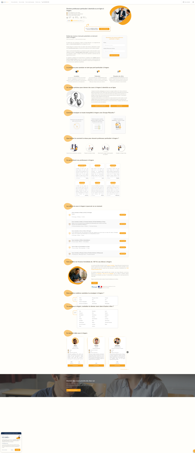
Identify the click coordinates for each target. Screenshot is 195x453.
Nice (93, 313)
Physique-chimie (95, 297)
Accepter (17, 449)
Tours (80, 326)
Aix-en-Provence (82, 324)
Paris (80, 311)
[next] (128, 352)
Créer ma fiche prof (104, 28)
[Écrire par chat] (194, 450)
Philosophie (107, 303)
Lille (80, 316)
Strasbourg (94, 315)
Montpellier (81, 315)
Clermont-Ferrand (108, 322)
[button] (193, 2)
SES (93, 299)
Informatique (94, 303)
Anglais (80, 299)
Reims (106, 316)
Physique (93, 301)
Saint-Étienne (94, 318)
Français (106, 297)
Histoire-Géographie (83, 301)
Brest (106, 324)
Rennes (93, 316)
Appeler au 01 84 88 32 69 (100, 105)
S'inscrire (94, 283)
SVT (106, 299)
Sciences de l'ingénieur (83, 303)
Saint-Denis (107, 320)
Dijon (93, 320)
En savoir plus (75, 365)
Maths (80, 297)
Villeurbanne (81, 322)
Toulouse (81, 313)
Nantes (106, 313)
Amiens (93, 326)
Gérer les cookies (4, 449)
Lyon (106, 311)
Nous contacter (119, 105)
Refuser (12, 449)
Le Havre (106, 318)
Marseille (94, 311)
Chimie (106, 301)
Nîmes (93, 322)
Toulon (80, 318)
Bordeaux (106, 315)
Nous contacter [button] (187, 2)
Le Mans (93, 324)
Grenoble (81, 320)
